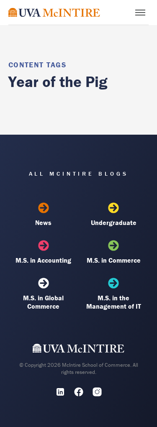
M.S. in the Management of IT (113, 302)
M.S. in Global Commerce (43, 302)
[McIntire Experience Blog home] (54, 12)
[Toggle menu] (140, 12)
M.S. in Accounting (43, 260)
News (43, 222)
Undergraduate (113, 222)
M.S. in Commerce (114, 260)
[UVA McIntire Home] (78, 350)
